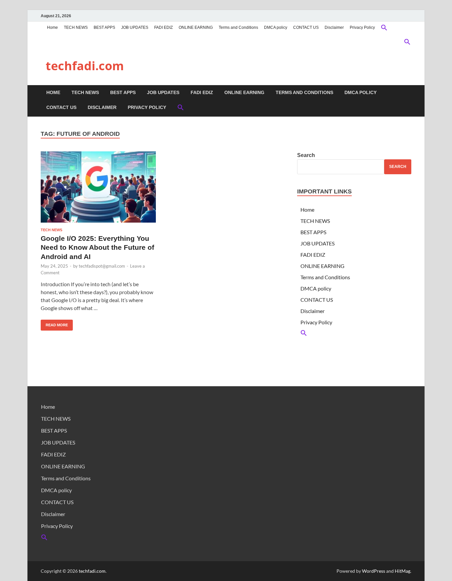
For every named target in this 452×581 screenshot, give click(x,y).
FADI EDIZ (163, 27)
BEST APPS (104, 27)
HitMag (402, 571)
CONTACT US (306, 27)
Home (52, 27)
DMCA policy (275, 27)
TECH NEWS (76, 27)
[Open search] (408, 93)
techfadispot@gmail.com (102, 266)
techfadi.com (85, 66)
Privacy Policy (362, 27)
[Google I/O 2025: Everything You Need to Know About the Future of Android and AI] (98, 187)
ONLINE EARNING (196, 27)
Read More (54, 323)
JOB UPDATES (134, 27)
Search (306, 155)
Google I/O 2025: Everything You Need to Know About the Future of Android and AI (97, 247)
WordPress (373, 571)
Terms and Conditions (238, 27)
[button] (384, 28)
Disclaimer (334, 27)
